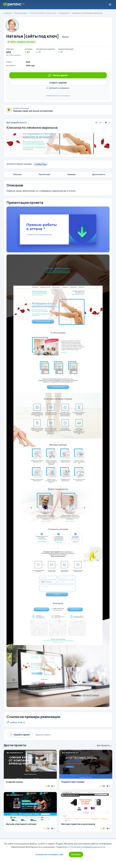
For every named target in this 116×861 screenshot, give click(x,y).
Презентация (44, 174)
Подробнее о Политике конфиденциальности (80, 847)
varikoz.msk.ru (17, 722)
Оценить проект (20, 734)
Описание (17, 174)
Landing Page (40, 164)
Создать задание (58, 82)
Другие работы (98, 174)
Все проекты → (104, 745)
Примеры (71, 174)
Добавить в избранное (59, 88)
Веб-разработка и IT (16, 122)
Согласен (76, 854)
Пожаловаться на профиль (58, 96)
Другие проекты (15, 745)
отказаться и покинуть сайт (49, 854)
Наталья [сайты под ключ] (32, 36)
